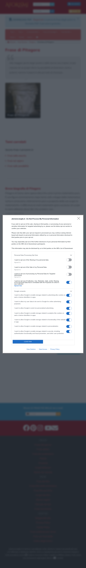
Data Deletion (31, 349)
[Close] (79, 219)
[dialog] (43, 284)
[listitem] (43, 255)
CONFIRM (28, 341)
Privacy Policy (54, 349)
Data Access (43, 349)
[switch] (69, 259)
